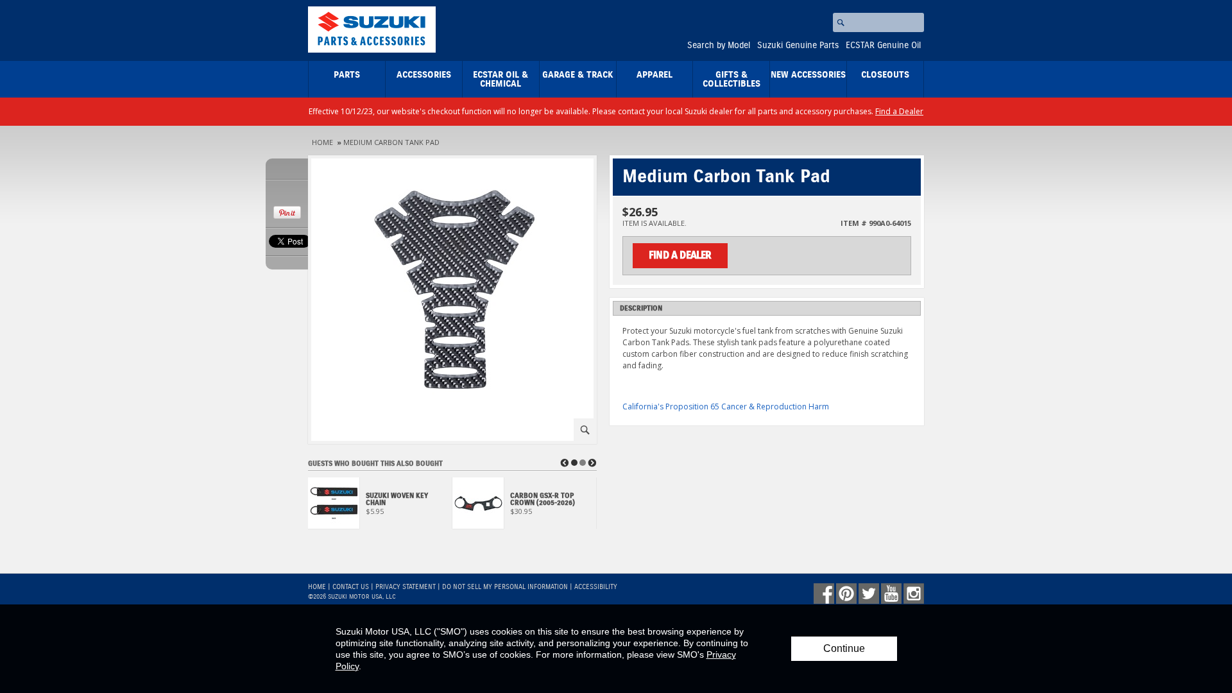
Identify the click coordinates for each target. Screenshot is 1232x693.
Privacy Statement (405, 587)
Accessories (424, 75)
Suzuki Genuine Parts (798, 45)
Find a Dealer (899, 111)
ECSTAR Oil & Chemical (500, 79)
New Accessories (808, 75)
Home (322, 142)
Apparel (654, 75)
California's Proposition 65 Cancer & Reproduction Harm (725, 406)
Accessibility (595, 587)
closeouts (885, 75)
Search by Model (718, 45)
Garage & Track (577, 75)
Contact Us (350, 587)
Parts (347, 75)
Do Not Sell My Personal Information (505, 587)
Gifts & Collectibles (731, 79)
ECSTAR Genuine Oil (883, 45)
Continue (844, 648)
